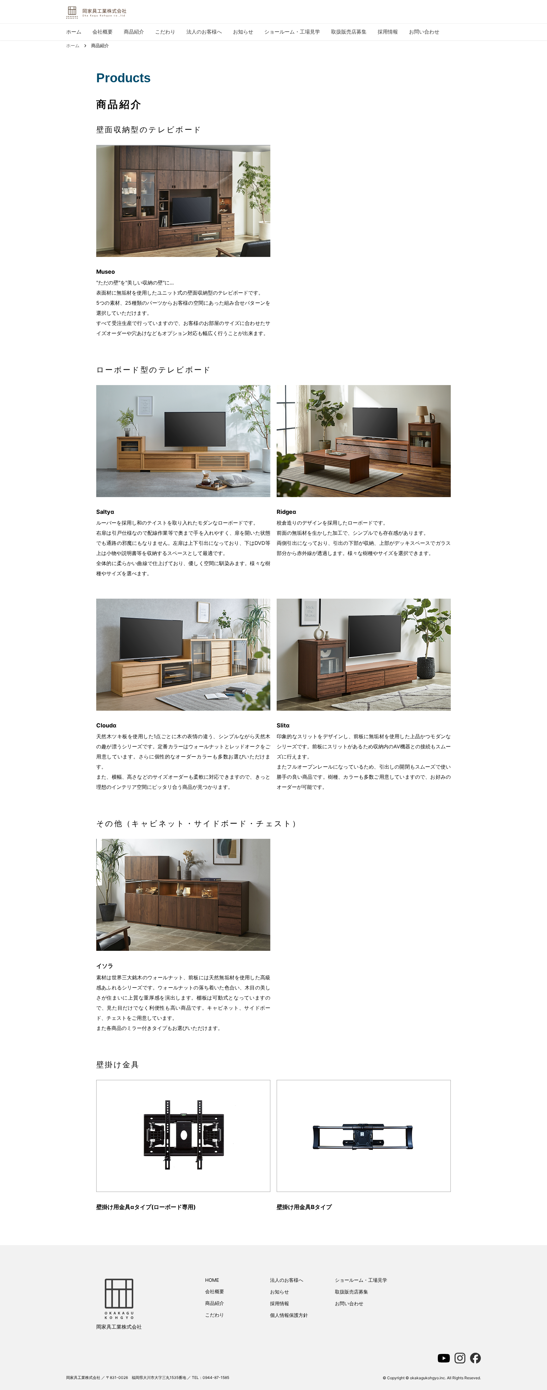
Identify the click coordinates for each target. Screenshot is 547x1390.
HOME (212, 1280)
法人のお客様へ (204, 31)
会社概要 (102, 31)
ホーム (73, 31)
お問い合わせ (424, 31)
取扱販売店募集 (349, 31)
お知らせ (243, 31)
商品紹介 (134, 31)
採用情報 (388, 31)
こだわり (165, 31)
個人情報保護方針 (289, 1315)
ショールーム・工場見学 (292, 31)
